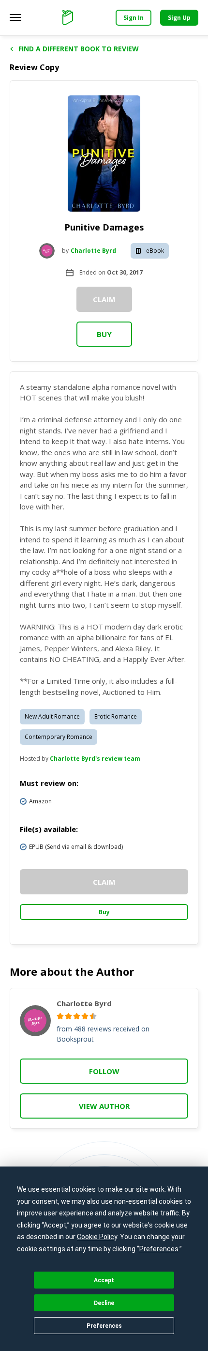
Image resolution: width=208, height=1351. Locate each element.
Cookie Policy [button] (97, 1237)
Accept (104, 1280)
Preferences (104, 1325)
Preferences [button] (158, 1249)
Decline (104, 1303)
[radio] (60, 1016)
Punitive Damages (104, 227)
